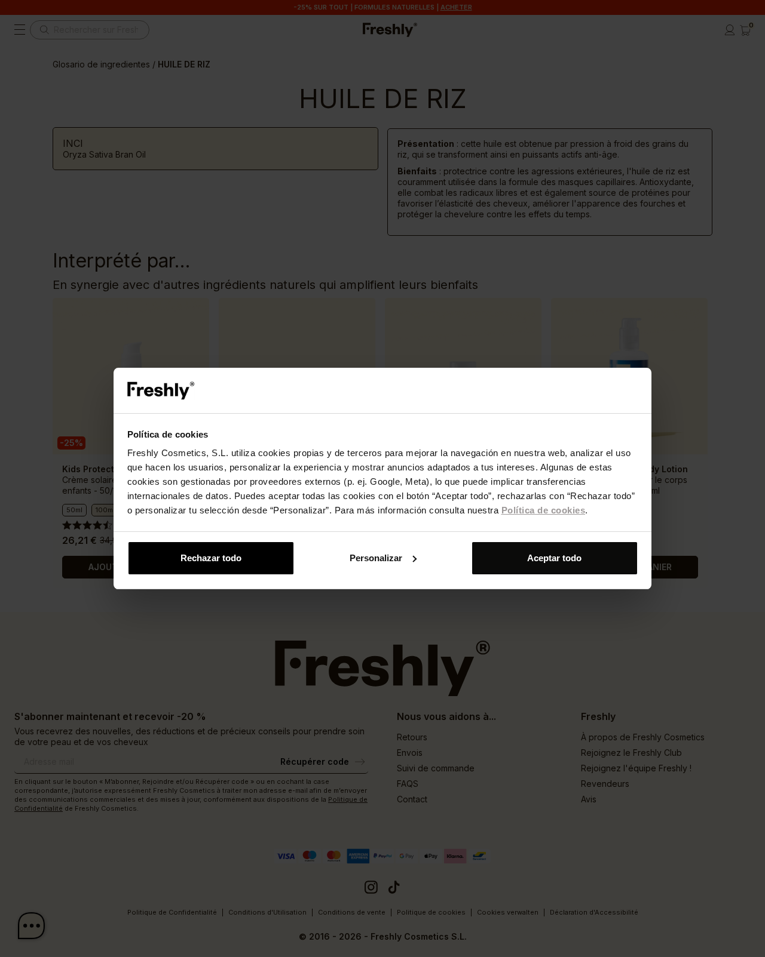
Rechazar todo (210, 558)
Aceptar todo (554, 558)
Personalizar (376, 558)
